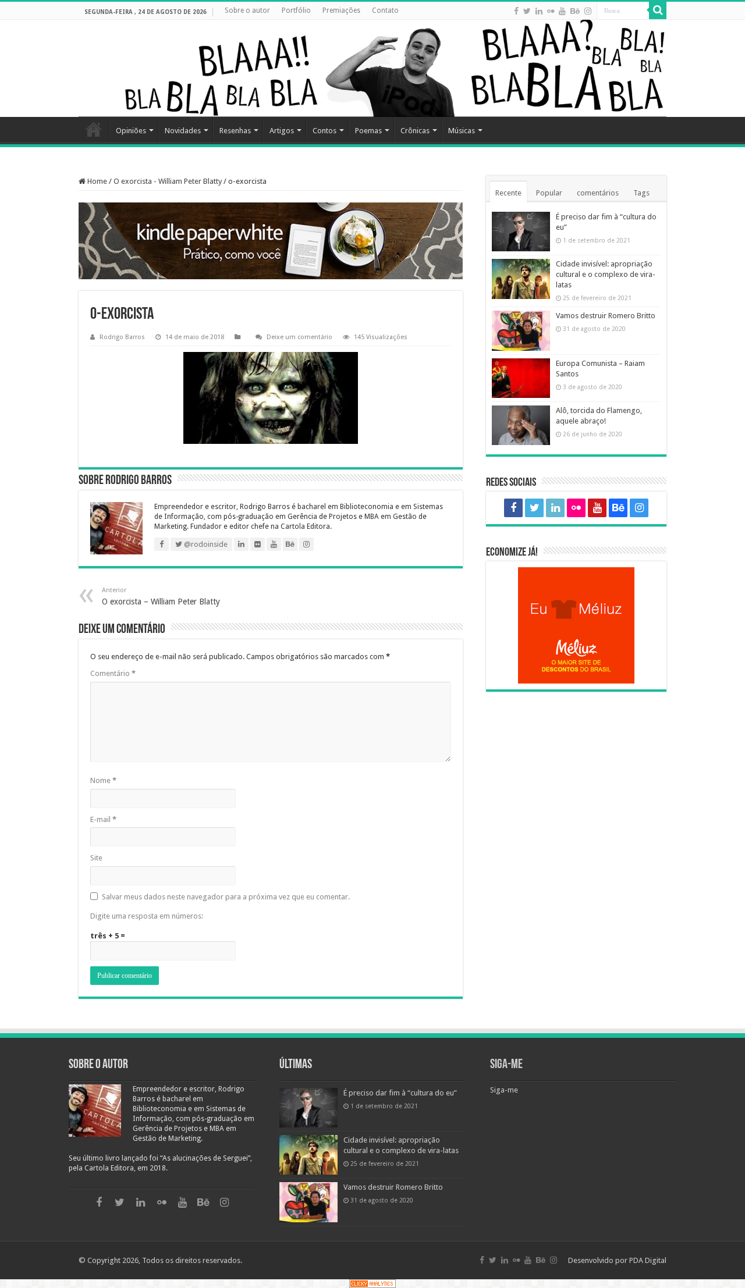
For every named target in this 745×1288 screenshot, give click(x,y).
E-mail (103, 819)
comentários (598, 192)
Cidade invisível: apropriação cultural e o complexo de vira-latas (605, 274)
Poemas (368, 130)
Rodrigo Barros (122, 337)
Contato (385, 10)
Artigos (281, 130)
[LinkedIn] (539, 11)
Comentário (113, 673)
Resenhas (235, 130)
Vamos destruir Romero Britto (605, 315)
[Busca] (657, 10)
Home (94, 129)
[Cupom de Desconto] (576, 625)
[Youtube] (562, 11)
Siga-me (506, 1065)
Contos (324, 130)
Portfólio (296, 10)
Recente (508, 192)
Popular (549, 192)
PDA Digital (647, 1260)
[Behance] (575, 11)
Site (96, 857)
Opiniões (131, 130)
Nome (103, 780)
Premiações (341, 10)
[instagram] (588, 11)
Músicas (461, 130)
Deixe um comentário (299, 337)
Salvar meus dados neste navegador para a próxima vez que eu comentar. (226, 896)
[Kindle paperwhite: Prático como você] (271, 240)
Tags (641, 192)
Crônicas (415, 130)
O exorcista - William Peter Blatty (167, 181)
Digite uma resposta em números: (146, 916)
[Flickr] (550, 11)
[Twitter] (527, 11)
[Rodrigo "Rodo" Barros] (372, 68)
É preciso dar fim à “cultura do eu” (400, 1092)
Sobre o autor (247, 10)
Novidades (183, 130)
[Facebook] (516, 11)
